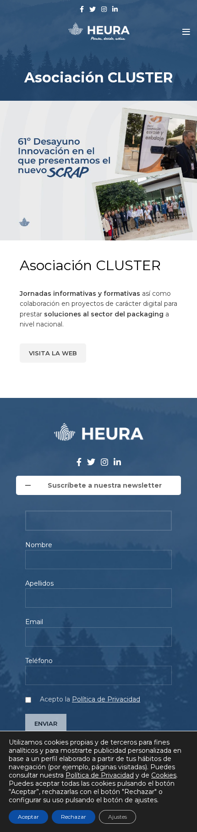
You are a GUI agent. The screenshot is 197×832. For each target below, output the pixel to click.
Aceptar (28, 816)
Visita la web (53, 353)
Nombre (38, 545)
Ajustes (117, 816)
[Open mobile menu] (186, 32)
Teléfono (39, 661)
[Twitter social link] (92, 9)
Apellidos (39, 583)
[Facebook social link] (82, 9)
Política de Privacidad (106, 699)
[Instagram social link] (103, 9)
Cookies (163, 775)
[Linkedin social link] (114, 9)
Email (34, 622)
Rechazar (73, 816)
